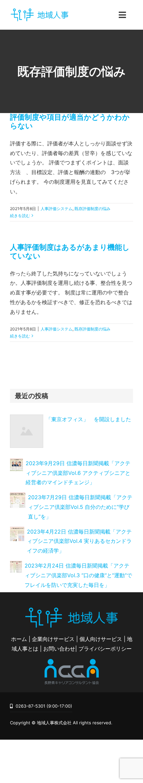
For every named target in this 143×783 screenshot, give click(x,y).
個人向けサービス (100, 639)
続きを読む (20, 215)
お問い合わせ (59, 648)
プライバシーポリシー (105, 648)
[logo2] (71, 661)
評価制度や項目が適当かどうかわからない (70, 121)
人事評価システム (56, 208)
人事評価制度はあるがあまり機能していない (70, 251)
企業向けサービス (53, 639)
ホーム (19, 639)
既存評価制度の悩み (92, 208)
